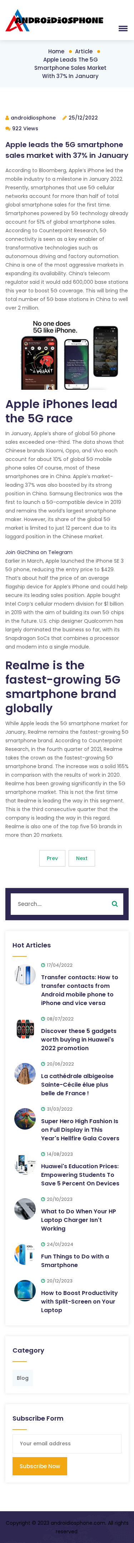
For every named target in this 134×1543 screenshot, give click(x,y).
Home (56, 51)
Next (82, 858)
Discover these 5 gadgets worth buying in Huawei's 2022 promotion (78, 1039)
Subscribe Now (40, 1466)
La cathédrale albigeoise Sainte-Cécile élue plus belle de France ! (77, 1084)
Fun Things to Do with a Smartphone (75, 1260)
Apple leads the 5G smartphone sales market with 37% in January (70, 68)
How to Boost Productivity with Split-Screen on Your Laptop (79, 1301)
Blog (23, 1378)
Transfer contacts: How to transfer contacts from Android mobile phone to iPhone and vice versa (79, 990)
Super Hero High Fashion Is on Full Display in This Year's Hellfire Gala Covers (80, 1129)
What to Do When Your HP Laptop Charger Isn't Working (78, 1220)
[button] (122, 28)
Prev (52, 858)
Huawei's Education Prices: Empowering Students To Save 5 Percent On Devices (80, 1175)
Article (84, 51)
